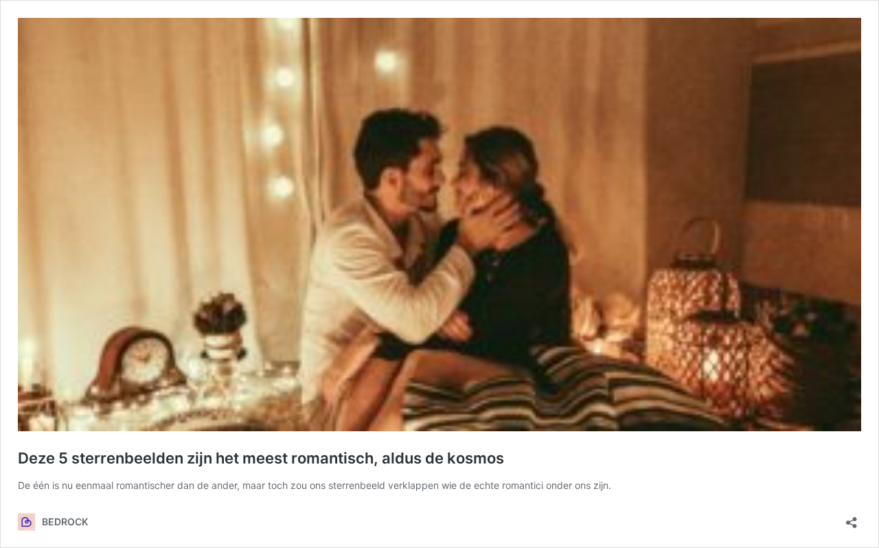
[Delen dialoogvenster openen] (851, 518)
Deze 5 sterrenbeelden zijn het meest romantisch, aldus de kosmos (261, 458)
